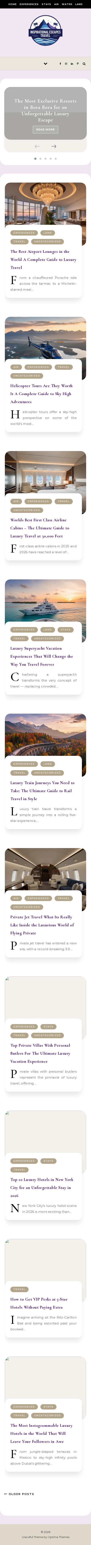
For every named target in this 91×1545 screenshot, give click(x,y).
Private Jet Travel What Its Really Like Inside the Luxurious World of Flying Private (42, 925)
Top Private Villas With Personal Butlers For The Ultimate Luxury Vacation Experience (40, 1053)
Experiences (29, 4)
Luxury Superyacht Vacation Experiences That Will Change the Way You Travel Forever (41, 656)
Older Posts (20, 1494)
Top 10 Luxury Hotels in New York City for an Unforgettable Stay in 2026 (41, 1187)
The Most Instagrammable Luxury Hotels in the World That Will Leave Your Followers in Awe (41, 1433)
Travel (19, 241)
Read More (45, 129)
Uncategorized (47, 241)
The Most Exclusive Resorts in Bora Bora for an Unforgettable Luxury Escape (45, 110)
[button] (35, 159)
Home (12, 4)
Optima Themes (58, 1537)
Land (79, 4)
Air (56, 4)
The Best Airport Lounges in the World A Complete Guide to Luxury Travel (43, 259)
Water (67, 4)
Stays (46, 4)
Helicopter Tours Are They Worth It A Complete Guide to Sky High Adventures (41, 393)
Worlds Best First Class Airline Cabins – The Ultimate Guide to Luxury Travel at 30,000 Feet (39, 528)
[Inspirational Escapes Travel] (45, 31)
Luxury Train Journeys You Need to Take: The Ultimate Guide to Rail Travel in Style (42, 790)
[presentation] (37, 146)
